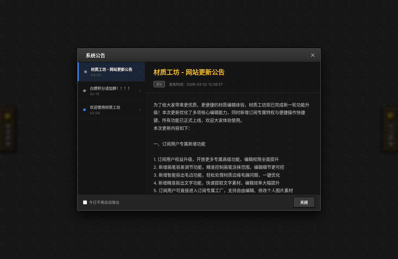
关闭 (304, 202)
